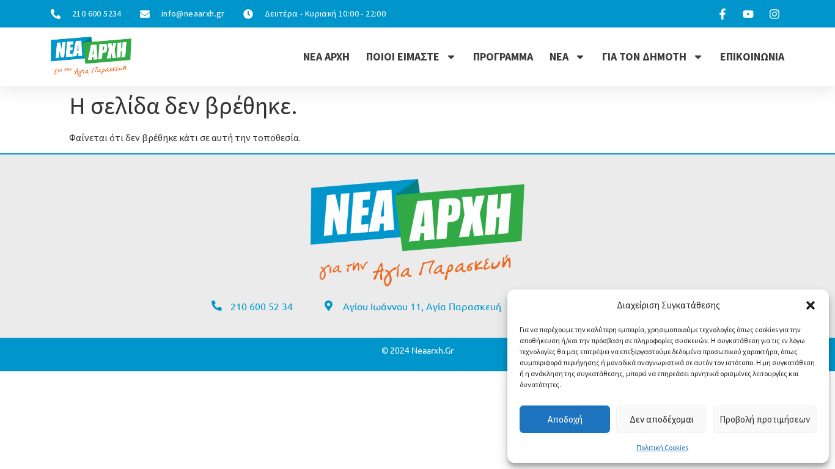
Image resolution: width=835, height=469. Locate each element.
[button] (810, 305)
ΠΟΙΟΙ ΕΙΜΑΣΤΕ (403, 56)
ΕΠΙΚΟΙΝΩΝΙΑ (752, 56)
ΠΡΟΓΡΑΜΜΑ (503, 56)
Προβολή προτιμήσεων (764, 419)
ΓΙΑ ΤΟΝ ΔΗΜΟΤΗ (644, 56)
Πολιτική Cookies (662, 447)
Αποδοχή (565, 419)
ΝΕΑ (559, 56)
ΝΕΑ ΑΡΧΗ (326, 56)
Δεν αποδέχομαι (662, 419)
